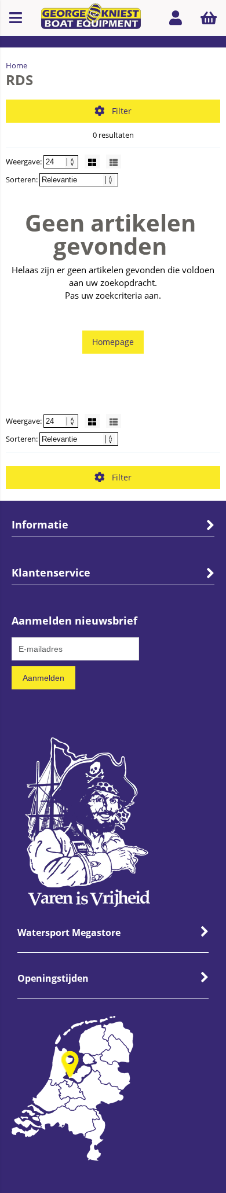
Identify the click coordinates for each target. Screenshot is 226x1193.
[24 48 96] (61, 161)
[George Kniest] (91, 17)
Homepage (113, 341)
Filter (122, 110)
